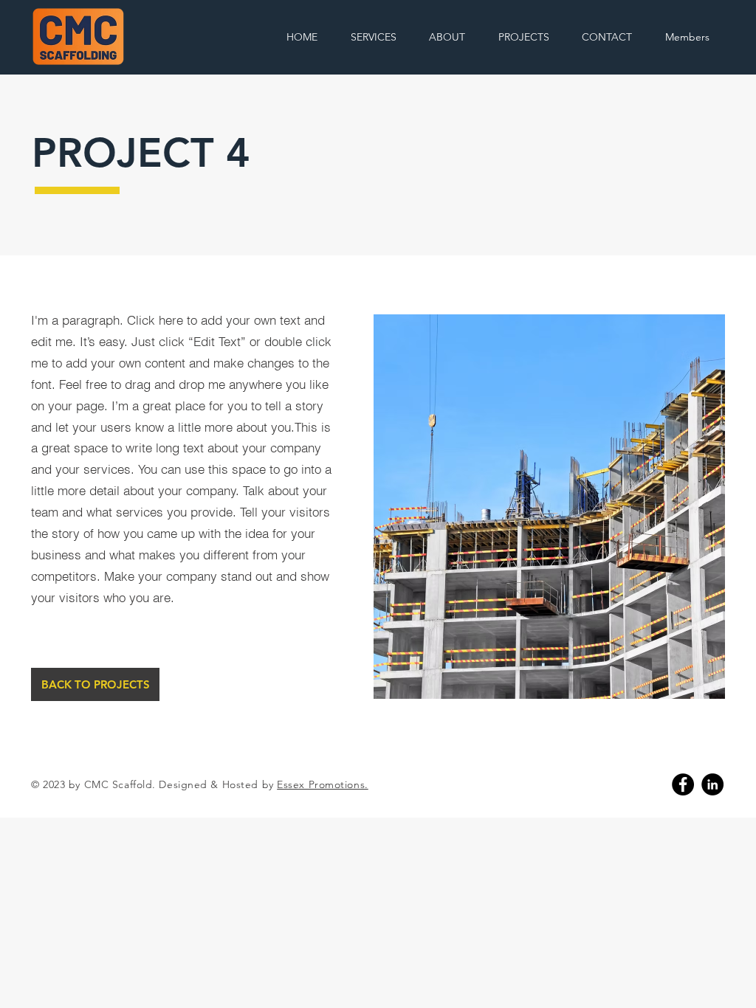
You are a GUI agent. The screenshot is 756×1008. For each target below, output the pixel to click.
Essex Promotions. (322, 784)
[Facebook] (683, 784)
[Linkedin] (712, 784)
